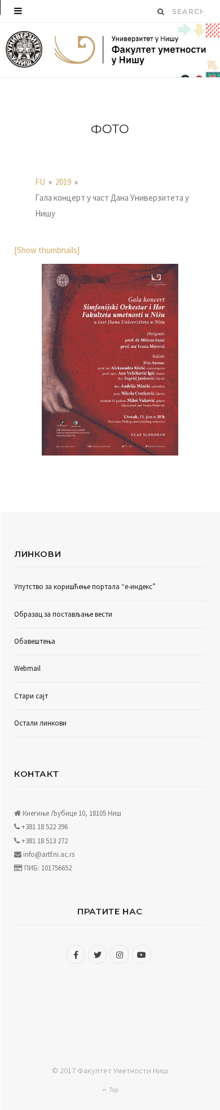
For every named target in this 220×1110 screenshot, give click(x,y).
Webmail (27, 668)
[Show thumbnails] (47, 250)
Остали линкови (40, 723)
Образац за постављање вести (63, 614)
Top (113, 1089)
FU (40, 181)
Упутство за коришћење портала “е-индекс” (85, 586)
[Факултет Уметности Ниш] (130, 51)
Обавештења (34, 641)
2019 (63, 181)
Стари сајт (31, 696)
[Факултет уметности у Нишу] (24, 50)
